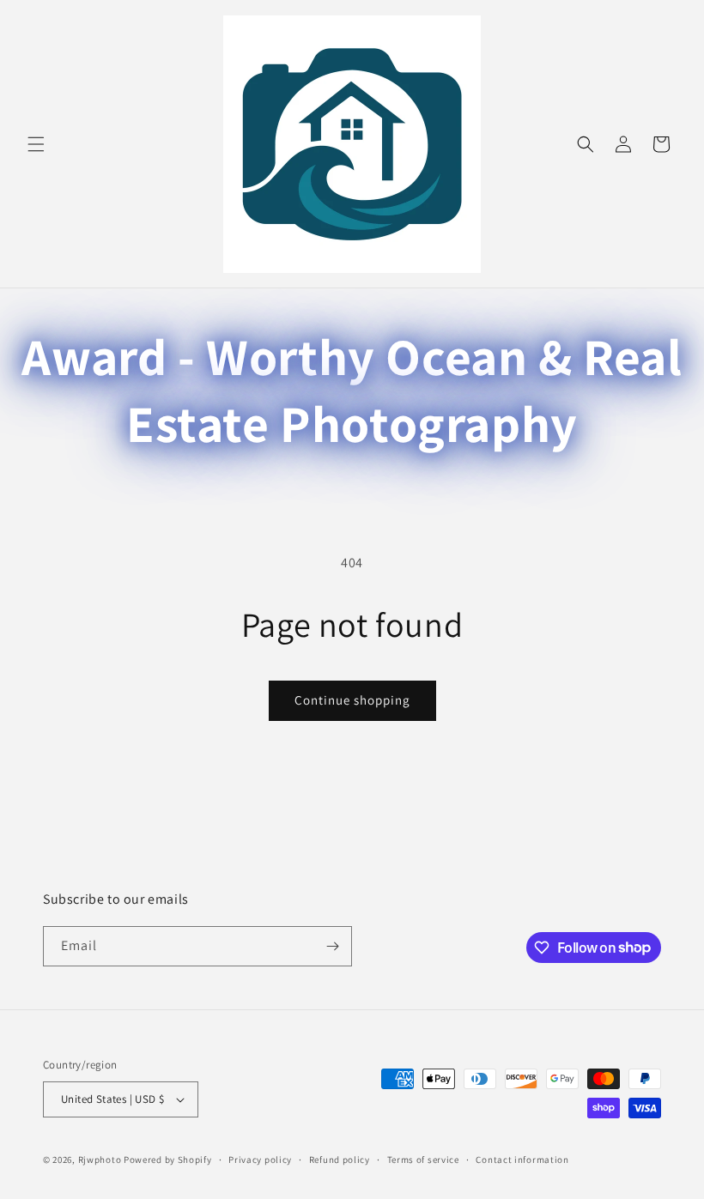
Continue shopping (352, 700)
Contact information (522, 1160)
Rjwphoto (100, 1160)
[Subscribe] (332, 946)
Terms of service (423, 1160)
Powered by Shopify (168, 1160)
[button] (36, 144)
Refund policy (339, 1160)
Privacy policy (260, 1160)
